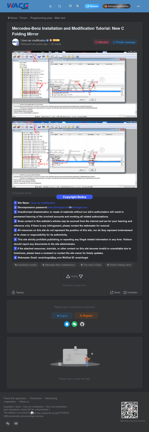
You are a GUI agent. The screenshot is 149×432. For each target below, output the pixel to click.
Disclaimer (35, 398)
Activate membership (118, 6)
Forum (23, 18)
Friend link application (15, 398)
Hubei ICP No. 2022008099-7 (35, 409)
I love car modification (33, 40)
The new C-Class (92, 264)
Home (13, 18)
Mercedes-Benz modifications (60, 264)
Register (88, 315)
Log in (63, 315)
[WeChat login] (74, 324)
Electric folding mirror (120, 264)
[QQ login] (67, 324)
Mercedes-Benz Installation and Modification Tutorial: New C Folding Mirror (68, 31)
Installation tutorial (27, 264)
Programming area (41, 18)
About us (24, 401)
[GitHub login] (82, 324)
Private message (125, 42)
